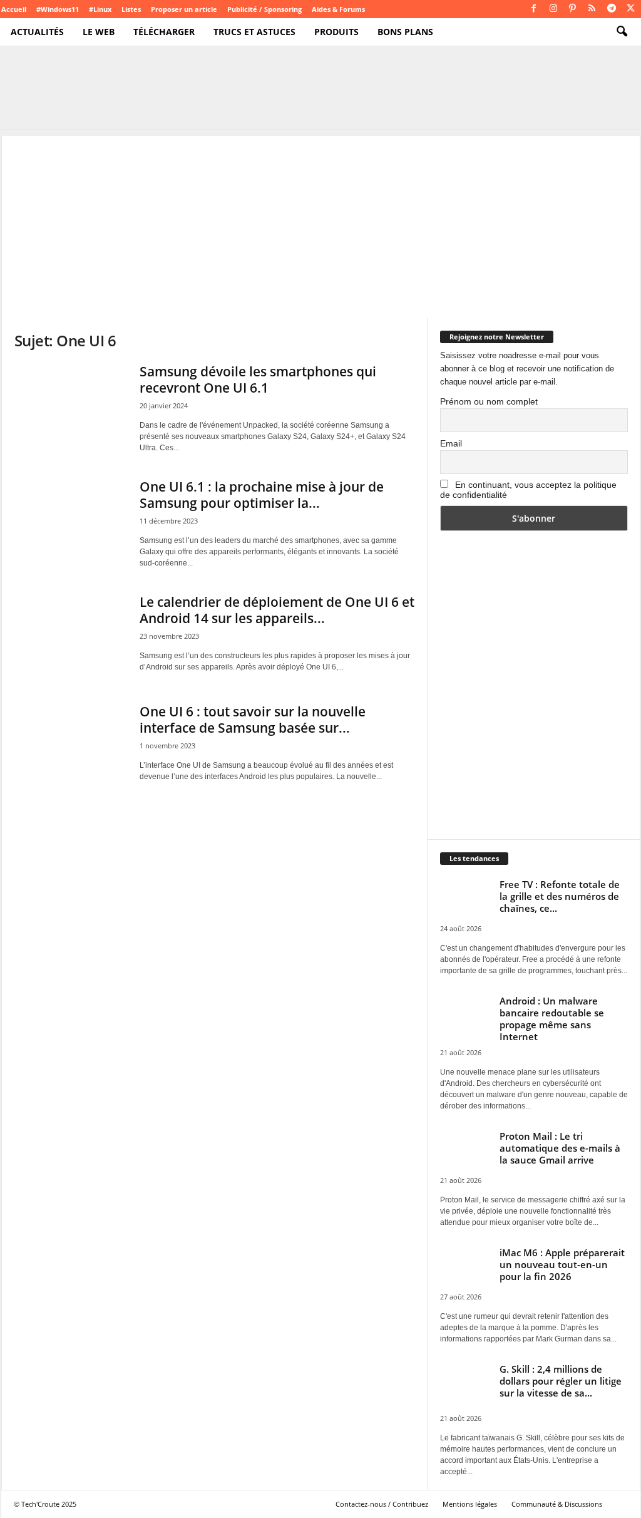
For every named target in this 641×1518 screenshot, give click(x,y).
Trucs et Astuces (254, 32)
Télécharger (164, 32)
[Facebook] (533, 9)
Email (451, 443)
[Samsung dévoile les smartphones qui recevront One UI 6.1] (70, 405)
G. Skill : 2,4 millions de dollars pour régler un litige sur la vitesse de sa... (561, 1381)
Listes (131, 9)
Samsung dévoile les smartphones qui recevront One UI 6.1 (258, 379)
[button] (621, 32)
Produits (336, 32)
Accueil (13, 9)
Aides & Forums (338, 9)
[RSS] (592, 9)
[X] (630, 9)
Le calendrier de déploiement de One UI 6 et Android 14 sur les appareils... (277, 610)
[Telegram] (611, 9)
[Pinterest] (572, 9)
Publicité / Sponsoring (264, 9)
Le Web (99, 32)
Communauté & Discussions (556, 1504)
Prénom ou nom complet (489, 401)
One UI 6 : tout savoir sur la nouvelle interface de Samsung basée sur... (253, 719)
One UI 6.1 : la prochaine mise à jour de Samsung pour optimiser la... (262, 495)
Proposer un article (184, 9)
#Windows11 (57, 9)
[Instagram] (553, 9)
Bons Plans (405, 32)
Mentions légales (470, 1504)
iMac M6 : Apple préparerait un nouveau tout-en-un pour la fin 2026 (562, 1264)
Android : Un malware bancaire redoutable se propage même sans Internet (552, 1018)
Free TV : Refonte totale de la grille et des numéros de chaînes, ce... (560, 896)
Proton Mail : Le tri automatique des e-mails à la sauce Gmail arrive (560, 1148)
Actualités (37, 32)
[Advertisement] (320, 223)
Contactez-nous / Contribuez (382, 1504)
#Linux (100, 9)
